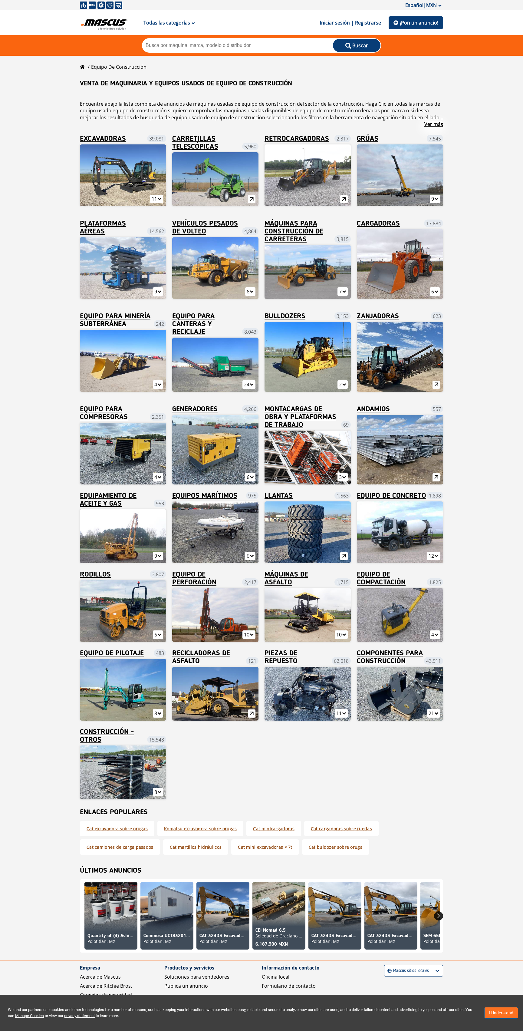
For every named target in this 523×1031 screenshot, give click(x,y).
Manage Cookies (29, 1015)
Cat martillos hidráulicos (196, 847)
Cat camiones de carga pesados (120, 847)
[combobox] (388, 970)
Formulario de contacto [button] (289, 986)
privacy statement (79, 1015)
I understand (501, 1012)
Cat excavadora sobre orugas (117, 828)
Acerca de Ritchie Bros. (106, 986)
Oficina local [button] (275, 976)
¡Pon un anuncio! (419, 22)
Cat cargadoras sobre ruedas (341, 828)
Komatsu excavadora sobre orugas (200, 828)
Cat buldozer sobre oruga (336, 847)
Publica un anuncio (186, 986)
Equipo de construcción (118, 67)
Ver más (433, 124)
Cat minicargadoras (273, 828)
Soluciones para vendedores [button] (196, 976)
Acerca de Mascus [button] (100, 976)
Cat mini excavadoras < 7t (265, 847)
